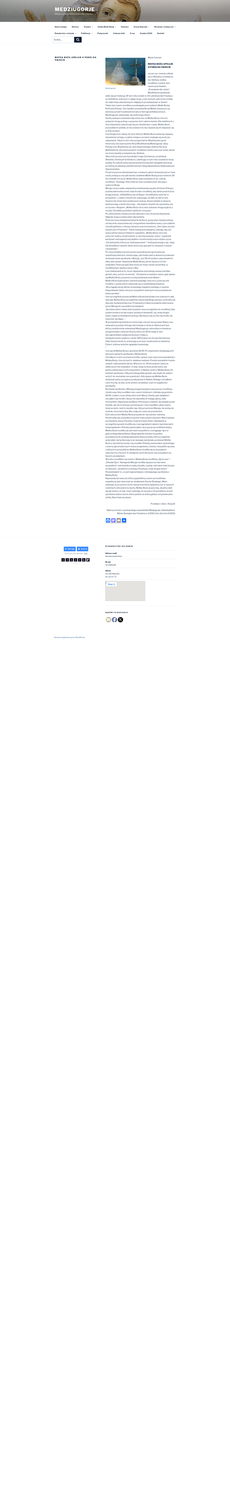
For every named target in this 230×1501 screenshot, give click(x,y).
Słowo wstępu (61, 27)
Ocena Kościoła (140, 27)
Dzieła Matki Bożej (106, 27)
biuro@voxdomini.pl (113, 556)
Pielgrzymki (102, 33)
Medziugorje (75, 9)
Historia (75, 27)
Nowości (125, 27)
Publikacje (85, 33)
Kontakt (160, 33)
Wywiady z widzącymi (164, 27)
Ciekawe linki (119, 33)
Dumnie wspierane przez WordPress (69, 637)
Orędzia (87, 27)
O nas (132, 33)
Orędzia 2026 (146, 33)
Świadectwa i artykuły (64, 33)
